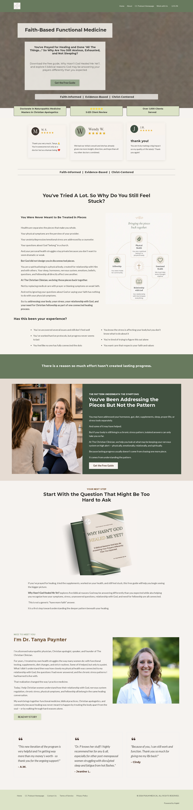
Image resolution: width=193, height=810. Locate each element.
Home (121, 6)
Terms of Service (66, 796)
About (129, 6)
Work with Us (162, 6)
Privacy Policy (82, 796)
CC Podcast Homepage (144, 6)
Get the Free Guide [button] (65, 82)
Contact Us (52, 796)
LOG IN (175, 6)
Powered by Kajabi (171, 803)
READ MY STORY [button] (27, 716)
